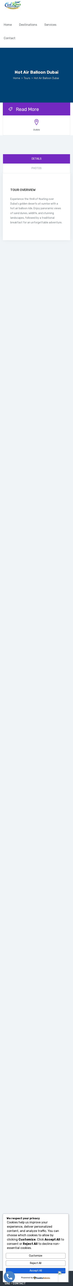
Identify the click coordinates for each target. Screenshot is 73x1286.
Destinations (28, 24)
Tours (27, 78)
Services (50, 24)
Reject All (35, 1263)
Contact (9, 38)
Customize (35, 1255)
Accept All (36, 1270)
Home (8, 24)
